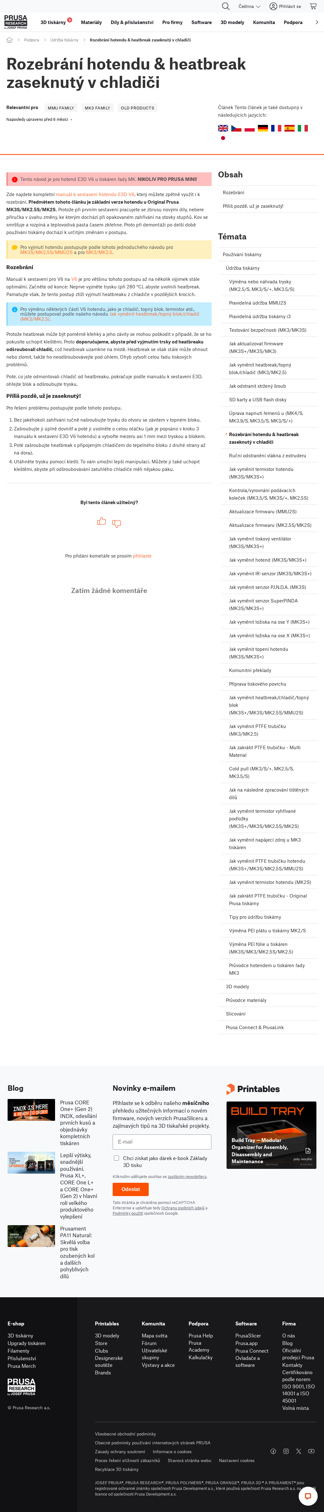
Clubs (101, 1351)
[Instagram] (286, 1451)
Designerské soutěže (109, 1361)
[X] (299, 1451)
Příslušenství (22, 1358)
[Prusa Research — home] (16, 22)
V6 (74, 279)
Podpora (31, 39)
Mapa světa (154, 1335)
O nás (288, 1335)
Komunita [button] (264, 22)
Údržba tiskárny (64, 39)
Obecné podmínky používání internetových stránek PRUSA (153, 1442)
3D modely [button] (232, 22)
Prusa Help (201, 1335)
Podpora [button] (293, 22)
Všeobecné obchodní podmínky (125, 1433)
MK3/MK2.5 (99, 252)
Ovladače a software (247, 1361)
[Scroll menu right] (317, 22)
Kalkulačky (201, 1357)
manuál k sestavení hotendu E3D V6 (95, 194)
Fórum (149, 1343)
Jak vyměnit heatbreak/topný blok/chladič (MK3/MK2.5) (110, 316)
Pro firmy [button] (172, 22)
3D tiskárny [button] (55, 21)
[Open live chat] (308, 1496)
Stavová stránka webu (189, 1460)
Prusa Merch (22, 1366)
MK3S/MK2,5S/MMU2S (46, 252)
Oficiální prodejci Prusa (298, 1354)
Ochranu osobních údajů (182, 1207)
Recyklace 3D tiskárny (117, 1469)
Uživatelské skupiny (154, 1354)
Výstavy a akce (158, 1365)
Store (101, 1343)
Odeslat (131, 1189)
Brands (103, 1372)
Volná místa (295, 1408)
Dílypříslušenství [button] (132, 22)
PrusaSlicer (248, 1335)
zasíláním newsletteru (187, 1176)
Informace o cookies (172, 1451)
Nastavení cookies (237, 1460)
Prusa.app (246, 1343)
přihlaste (142, 556)
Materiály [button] (91, 22)
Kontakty (292, 1365)
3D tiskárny (20, 1335)
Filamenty (18, 1351)
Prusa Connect (251, 1351)
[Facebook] (273, 1451)
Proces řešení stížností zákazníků (127, 1460)
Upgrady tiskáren (27, 1343)
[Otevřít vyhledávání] (226, 6)
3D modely (107, 1335)
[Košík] (313, 6)
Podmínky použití (128, 1213)
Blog (287, 1343)
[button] (223, 128)
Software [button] (201, 22)
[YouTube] (311, 1451)
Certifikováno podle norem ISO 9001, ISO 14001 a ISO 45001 (298, 1386)
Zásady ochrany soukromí (120, 1451)
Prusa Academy (199, 1346)
